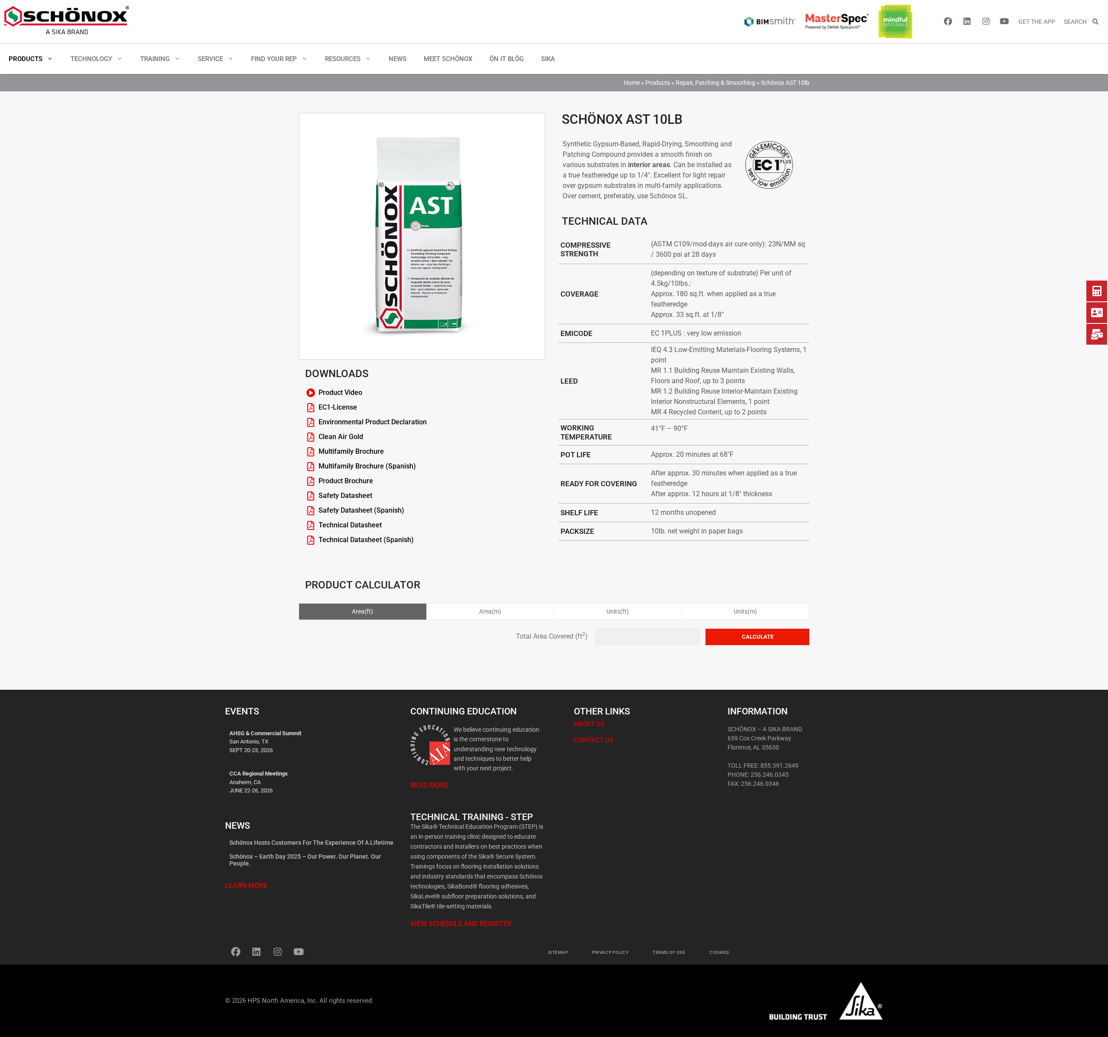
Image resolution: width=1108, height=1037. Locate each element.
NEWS (397, 59)
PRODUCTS (25, 59)
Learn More (246, 886)
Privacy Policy (610, 952)
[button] (52, 59)
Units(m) (745, 611)
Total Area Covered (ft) (552, 636)
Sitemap (558, 952)
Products (657, 82)
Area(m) (490, 611)
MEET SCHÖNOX (448, 59)
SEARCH (1078, 21)
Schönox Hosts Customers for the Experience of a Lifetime (311, 842)
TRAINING (155, 59)
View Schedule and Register (461, 924)
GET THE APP (1036, 21)
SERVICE (210, 59)
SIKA (548, 59)
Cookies (719, 952)
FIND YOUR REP (274, 59)
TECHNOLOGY (91, 59)
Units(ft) (617, 611)
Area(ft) (362, 611)
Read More (429, 785)
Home (632, 82)
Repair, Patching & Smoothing (715, 82)
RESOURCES (343, 59)
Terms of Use (669, 952)
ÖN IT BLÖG (507, 59)
